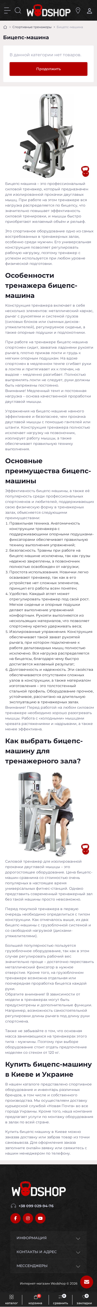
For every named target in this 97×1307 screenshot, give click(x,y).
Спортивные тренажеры (31, 27)
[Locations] (78, 10)
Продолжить (48, 69)
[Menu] (7, 10)
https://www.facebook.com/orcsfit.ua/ (15, 1218)
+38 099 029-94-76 (36, 1206)
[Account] (88, 10)
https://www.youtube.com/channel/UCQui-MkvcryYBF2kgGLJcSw (40, 1218)
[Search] (18, 10)
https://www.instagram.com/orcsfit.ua (28, 1218)
